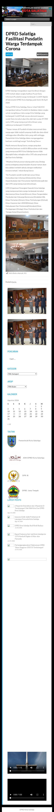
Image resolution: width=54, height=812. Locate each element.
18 (14, 414)
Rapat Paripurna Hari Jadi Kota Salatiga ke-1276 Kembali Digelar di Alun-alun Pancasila (30, 536)
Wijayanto (43, 54)
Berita (14, 282)
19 (20, 414)
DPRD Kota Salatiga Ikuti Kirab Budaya (29, 526)
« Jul (9, 424)
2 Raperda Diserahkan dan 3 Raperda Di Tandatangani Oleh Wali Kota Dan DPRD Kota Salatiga (29, 508)
